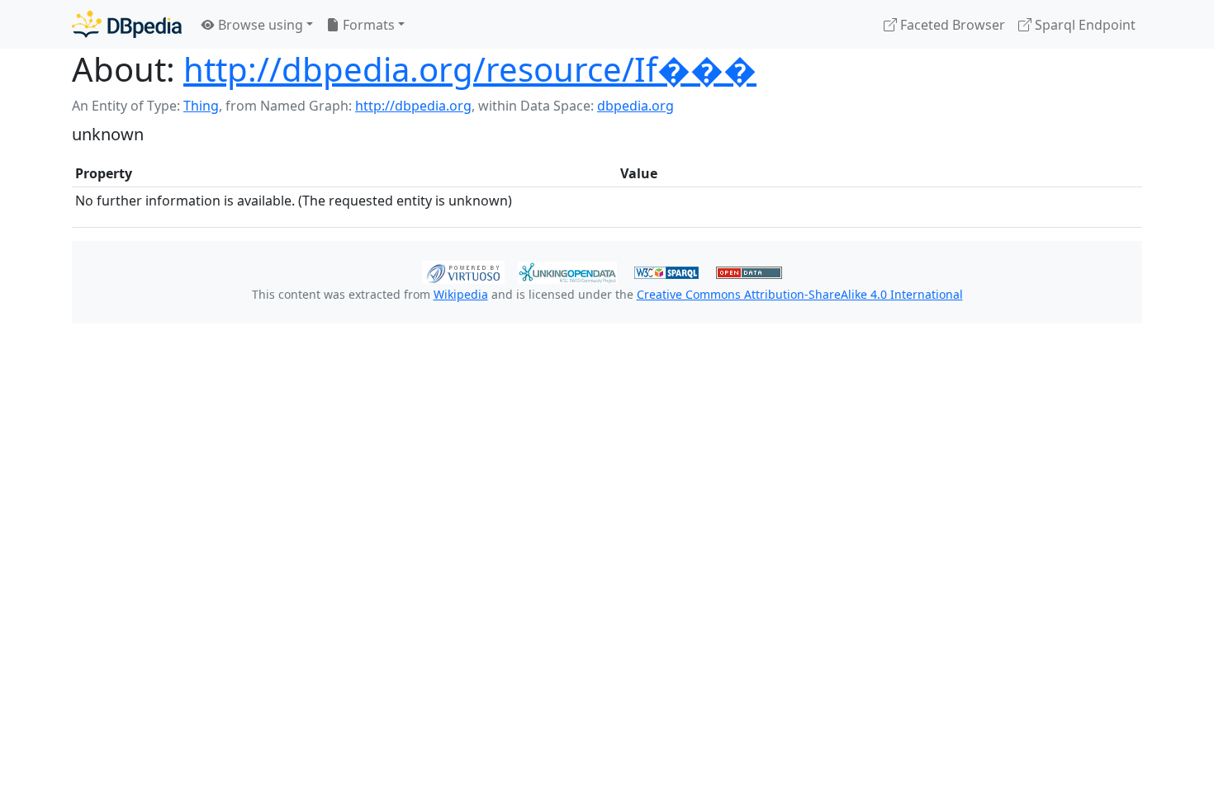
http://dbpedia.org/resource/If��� (469, 69)
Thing (201, 106)
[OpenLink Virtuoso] (463, 271)
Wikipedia (461, 294)
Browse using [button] (259, 25)
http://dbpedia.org (413, 106)
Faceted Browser (951, 25)
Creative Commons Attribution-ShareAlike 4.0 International (800, 294)
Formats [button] (367, 25)
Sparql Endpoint (1083, 25)
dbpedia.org (635, 106)
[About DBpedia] (127, 24)
